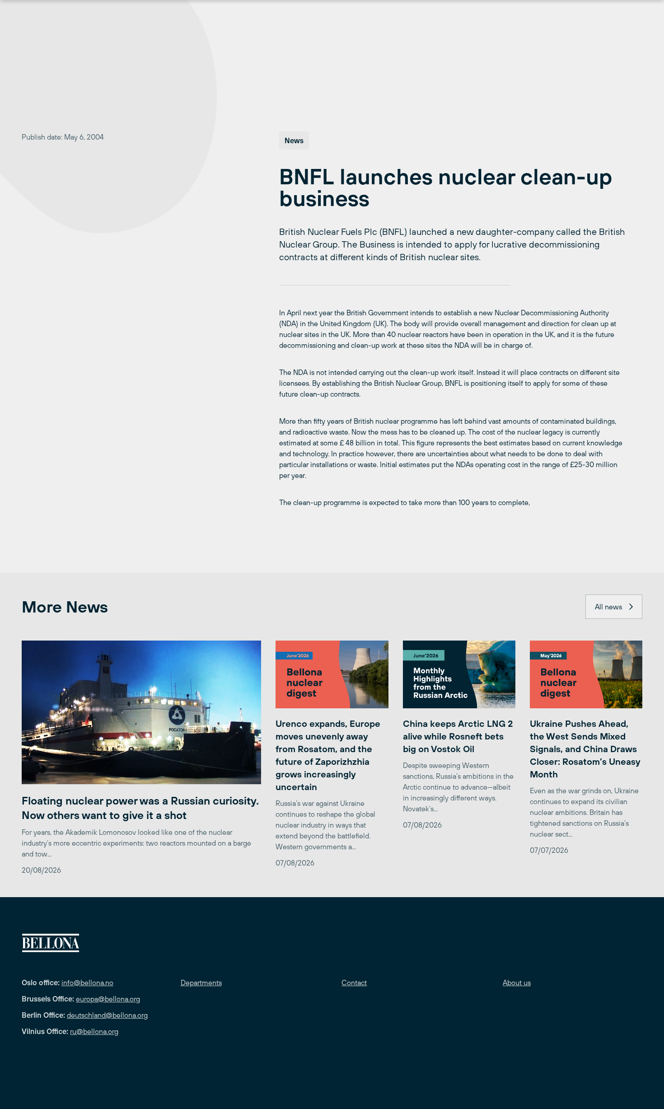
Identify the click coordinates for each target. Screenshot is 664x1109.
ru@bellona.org (94, 1031)
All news (608, 607)
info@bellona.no (87, 982)
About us (517, 982)
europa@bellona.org (108, 999)
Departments (201, 982)
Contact (354, 982)
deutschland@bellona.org (107, 1015)
